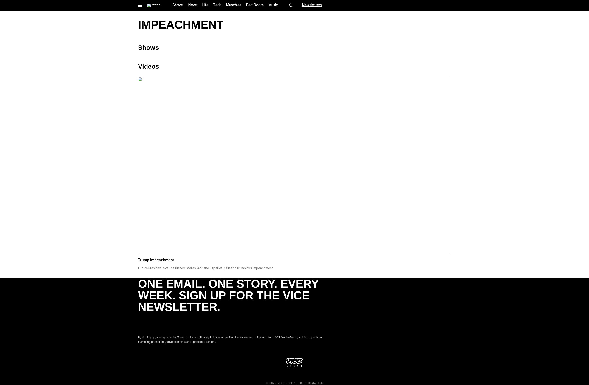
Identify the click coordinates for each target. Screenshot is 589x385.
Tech (217, 5)
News (193, 5)
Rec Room (255, 5)
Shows (178, 5)
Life (205, 5)
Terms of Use (185, 337)
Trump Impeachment (156, 260)
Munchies (233, 5)
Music (273, 5)
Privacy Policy (208, 337)
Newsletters (312, 5)
